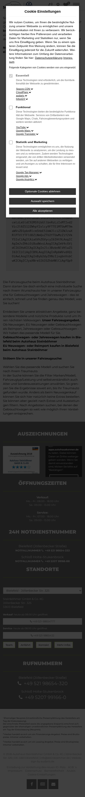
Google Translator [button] (26, 134)
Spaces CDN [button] (23, 89)
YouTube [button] (21, 127)
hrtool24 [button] (21, 99)
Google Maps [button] (23, 130)
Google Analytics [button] (25, 179)
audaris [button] (20, 95)
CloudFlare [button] (22, 92)
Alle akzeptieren (43, 210)
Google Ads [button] (22, 176)
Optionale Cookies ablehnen (42, 191)
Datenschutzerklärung (48, 57)
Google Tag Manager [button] (27, 172)
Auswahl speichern (42, 201)
